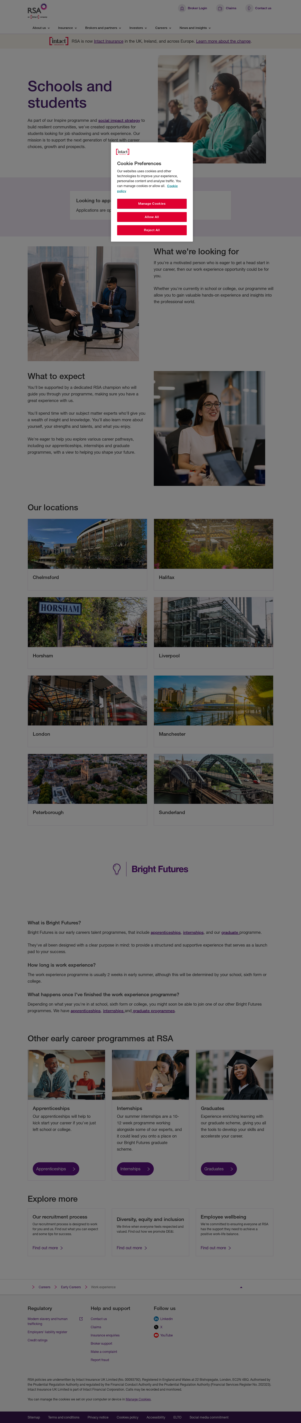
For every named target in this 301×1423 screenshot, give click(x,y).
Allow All (152, 217)
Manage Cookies (152, 204)
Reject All (152, 230)
